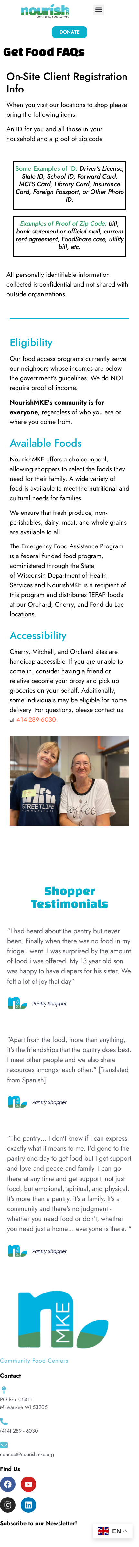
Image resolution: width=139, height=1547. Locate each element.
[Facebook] (8, 1484)
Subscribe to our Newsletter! (38, 1523)
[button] (98, 10)
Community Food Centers (34, 1361)
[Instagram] (8, 1505)
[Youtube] (28, 1484)
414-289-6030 (36, 719)
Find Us (10, 1469)
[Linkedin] (28, 1505)
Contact (10, 1375)
